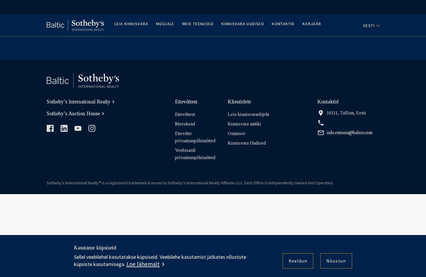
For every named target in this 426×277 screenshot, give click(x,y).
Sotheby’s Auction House (73, 113)
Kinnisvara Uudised (242, 23)
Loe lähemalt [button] (143, 264)
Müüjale (165, 23)
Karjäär (312, 23)
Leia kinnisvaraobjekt (248, 114)
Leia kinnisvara (131, 23)
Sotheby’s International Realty (78, 102)
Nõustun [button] (336, 261)
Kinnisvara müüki (244, 123)
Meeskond (185, 123)
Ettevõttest (185, 114)
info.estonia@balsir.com (349, 132)
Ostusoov (236, 133)
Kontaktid (283, 23)
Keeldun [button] (298, 261)
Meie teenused (198, 23)
